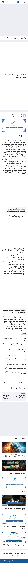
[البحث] (3, 2)
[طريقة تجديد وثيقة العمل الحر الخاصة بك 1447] (14, 339)
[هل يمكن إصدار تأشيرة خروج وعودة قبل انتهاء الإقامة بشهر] (14, 373)
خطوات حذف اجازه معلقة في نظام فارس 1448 (7, 396)
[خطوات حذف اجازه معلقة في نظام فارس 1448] (14, 522)
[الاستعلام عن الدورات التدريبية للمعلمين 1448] (14, 485)
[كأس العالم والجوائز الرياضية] (14, 467)
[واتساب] (12, 388)
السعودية (17, 37)
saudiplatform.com (17, 319)
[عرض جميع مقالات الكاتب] (24, 115)
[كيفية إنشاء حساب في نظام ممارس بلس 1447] (14, 350)
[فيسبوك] (20, 388)
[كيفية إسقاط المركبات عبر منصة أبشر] (14, 364)
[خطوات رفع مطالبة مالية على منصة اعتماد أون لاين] (14, 344)
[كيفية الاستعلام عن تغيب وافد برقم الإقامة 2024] (14, 359)
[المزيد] (8, 388)
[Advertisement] (14, 20)
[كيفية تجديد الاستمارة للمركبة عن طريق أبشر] (14, 355)
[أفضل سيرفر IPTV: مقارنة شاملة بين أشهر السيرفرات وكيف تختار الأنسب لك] (14, 450)
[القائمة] (24, 2)
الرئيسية (24, 37)
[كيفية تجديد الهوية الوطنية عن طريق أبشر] (14, 368)
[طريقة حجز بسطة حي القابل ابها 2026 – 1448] (14, 503)
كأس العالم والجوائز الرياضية (20, 396)
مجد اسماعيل (13, 114)
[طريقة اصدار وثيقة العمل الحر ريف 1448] (14, 539)
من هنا (21, 252)
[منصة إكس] (16, 388)
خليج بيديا (9, 159)
